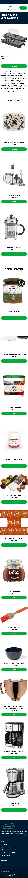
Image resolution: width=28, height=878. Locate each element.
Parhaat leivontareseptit (9, 852)
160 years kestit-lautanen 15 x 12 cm (14, 143)
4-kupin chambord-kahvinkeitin (14, 247)
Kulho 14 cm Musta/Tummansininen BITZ (14, 663)
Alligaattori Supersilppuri (14, 495)
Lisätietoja (14, 66)
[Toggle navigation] (2, 7)
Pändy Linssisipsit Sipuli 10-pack (14, 538)
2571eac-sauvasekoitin (14, 195)
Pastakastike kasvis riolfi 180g (14, 459)
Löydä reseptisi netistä (9, 847)
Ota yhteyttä (13, 874)
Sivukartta (19, 875)
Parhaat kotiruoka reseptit (10, 849)
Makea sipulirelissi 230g (14, 591)
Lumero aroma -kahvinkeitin (14, 803)
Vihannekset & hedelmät (8, 21)
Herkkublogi (6, 855)
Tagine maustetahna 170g (14, 311)
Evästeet (19, 874)
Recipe (5, 844)
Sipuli (17, 21)
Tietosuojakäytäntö (11, 875)
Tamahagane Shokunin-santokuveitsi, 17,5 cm (14, 354)
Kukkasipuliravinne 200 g (14, 407)
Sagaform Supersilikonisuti (14, 627)
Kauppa (23, 7)
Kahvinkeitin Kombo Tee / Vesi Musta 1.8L (14, 751)
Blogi (8, 874)
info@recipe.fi (4, 1)
